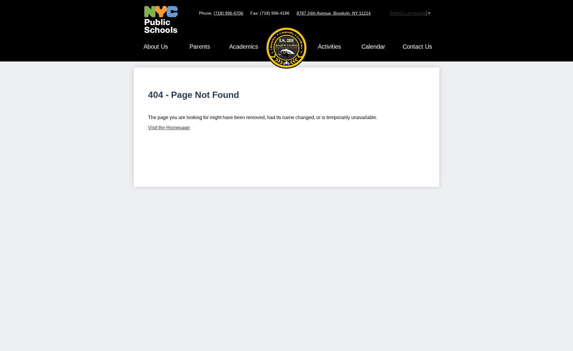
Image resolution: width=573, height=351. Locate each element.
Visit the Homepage (169, 127)
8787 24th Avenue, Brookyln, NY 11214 (334, 13)
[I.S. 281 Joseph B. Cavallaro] (286, 48)
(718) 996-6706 (228, 13)
